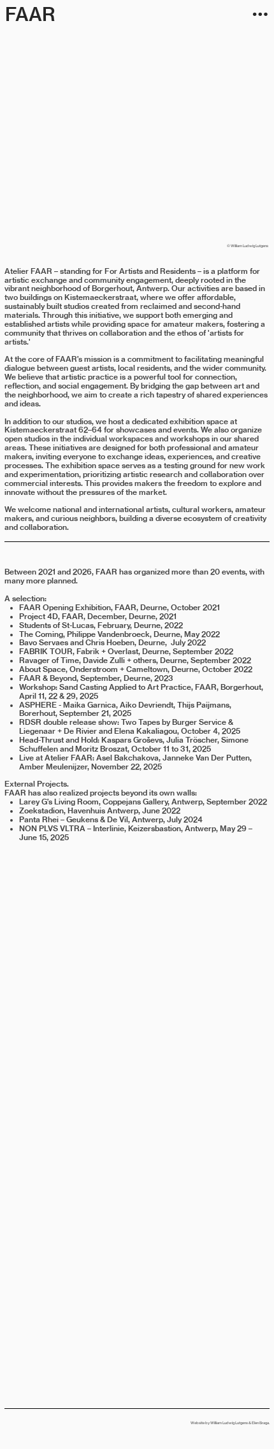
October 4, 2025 (210, 731)
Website (198, 1422)
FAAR (30, 14)
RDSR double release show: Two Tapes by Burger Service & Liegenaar (126, 727)
